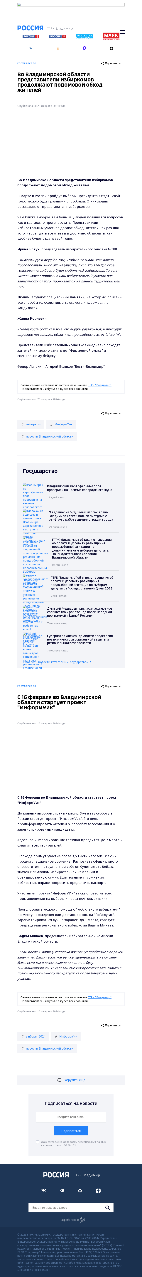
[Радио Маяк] (111, 39)
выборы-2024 (35, 1036)
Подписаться (71, 1131)
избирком (33, 424)
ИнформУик (64, 424)
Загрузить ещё (74, 1080)
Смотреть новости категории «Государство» (55, 662)
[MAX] (84, 48)
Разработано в (69, 1219)
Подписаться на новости (71, 1104)
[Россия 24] (57, 37)
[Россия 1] (31, 37)
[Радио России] (84, 37)
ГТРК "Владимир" (99, 385)
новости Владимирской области (49, 436)
